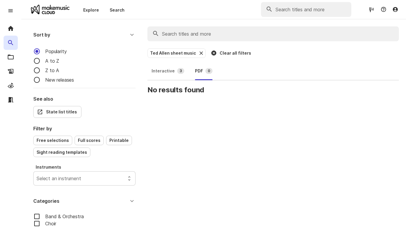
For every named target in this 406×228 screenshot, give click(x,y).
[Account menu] (395, 9)
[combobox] (37, 178)
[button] (84, 34)
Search (117, 9)
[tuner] (371, 9)
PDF (202, 70)
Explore (91, 9)
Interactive (167, 70)
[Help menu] (383, 9)
